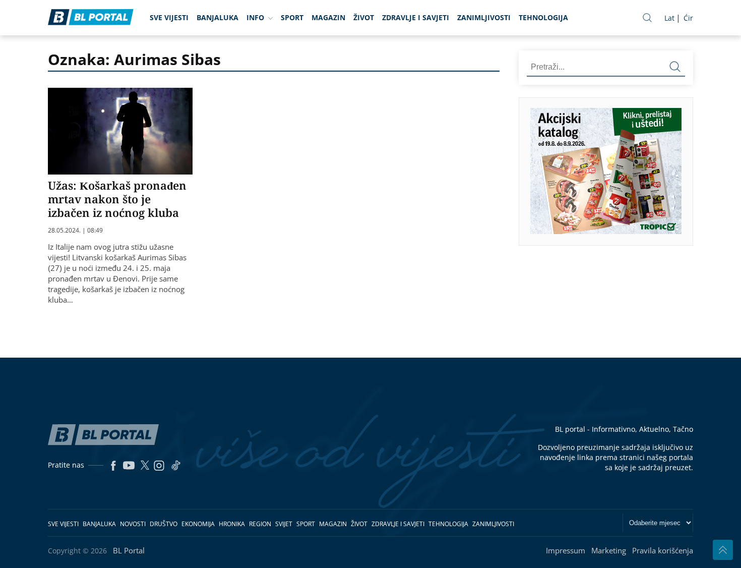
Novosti (133, 524)
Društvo (163, 524)
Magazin (328, 17)
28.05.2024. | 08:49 (75, 231)
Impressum (565, 550)
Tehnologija (543, 17)
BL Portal (129, 550)
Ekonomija (198, 524)
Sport (292, 17)
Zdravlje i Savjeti (415, 17)
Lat (669, 18)
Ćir (688, 18)
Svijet (283, 524)
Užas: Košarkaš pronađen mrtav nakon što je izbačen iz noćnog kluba (117, 199)
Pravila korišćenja (662, 550)
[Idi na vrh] (723, 550)
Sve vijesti (169, 17)
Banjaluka (217, 17)
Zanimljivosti (484, 17)
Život (363, 17)
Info (255, 17)
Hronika (232, 524)
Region (260, 524)
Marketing (608, 550)
